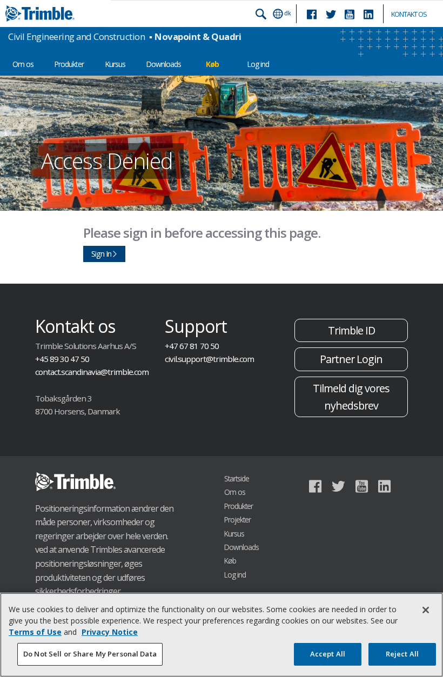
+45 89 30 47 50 (62, 358)
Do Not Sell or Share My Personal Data (90, 654)
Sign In (101, 254)
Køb (212, 64)
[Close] (426, 610)
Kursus (115, 64)
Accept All (327, 654)
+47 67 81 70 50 (192, 345)
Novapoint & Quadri (198, 36)
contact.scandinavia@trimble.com (92, 371)
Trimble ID (351, 330)
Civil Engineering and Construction (76, 36)
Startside (236, 478)
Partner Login (351, 359)
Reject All (402, 654)
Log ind (258, 64)
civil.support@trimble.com (209, 358)
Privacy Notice (110, 632)
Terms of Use (35, 632)
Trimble (75, 481)
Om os (22, 64)
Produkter (69, 64)
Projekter (237, 519)
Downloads (163, 64)
